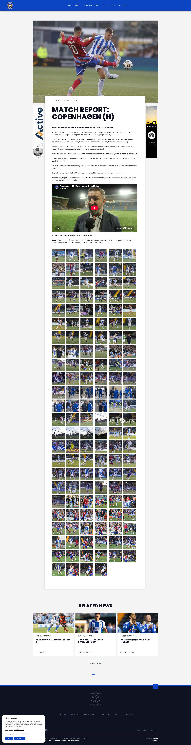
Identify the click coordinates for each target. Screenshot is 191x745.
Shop (113, 5)
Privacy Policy (141, 730)
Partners (62, 714)
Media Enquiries (90, 714)
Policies (129, 714)
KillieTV (105, 5)
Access (118, 714)
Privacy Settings (73, 741)
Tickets (77, 5)
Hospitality (88, 5)
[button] (154, 664)
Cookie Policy (60, 741)
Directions (122, 5)
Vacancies (75, 714)
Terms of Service (48, 741)
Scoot (155, 741)
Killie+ (97, 5)
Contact (153, 730)
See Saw (155, 738)
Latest (69, 5)
